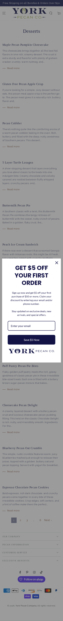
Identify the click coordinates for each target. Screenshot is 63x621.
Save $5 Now (31, 339)
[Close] (56, 263)
